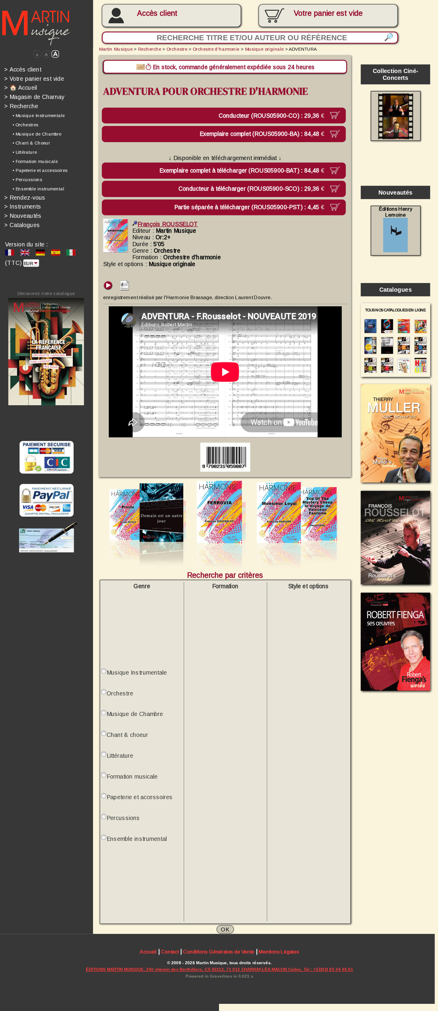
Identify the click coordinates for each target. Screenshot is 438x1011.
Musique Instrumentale (137, 672)
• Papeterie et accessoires (40, 170)
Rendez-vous (24, 197)
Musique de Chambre (135, 714)
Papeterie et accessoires (140, 797)
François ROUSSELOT (168, 224)
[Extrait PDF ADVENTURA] (125, 288)
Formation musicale (132, 776)
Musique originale (264, 49)
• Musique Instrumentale (39, 115)
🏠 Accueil (20, 87)
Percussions (123, 818)
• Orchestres (26, 124)
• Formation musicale (35, 161)
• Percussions (27, 179)
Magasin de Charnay (34, 97)
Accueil (148, 952)
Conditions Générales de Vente (218, 952)
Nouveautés (23, 215)
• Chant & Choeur (31, 142)
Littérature (120, 755)
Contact (169, 952)
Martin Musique (116, 49)
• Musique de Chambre (37, 133)
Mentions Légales (279, 952)
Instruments (22, 206)
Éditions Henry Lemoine (395, 212)
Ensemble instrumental (137, 838)
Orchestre (177, 49)
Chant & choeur (127, 735)
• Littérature (25, 152)
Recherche (21, 106)
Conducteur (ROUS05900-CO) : (271, 115)
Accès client (157, 13)
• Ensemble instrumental (38, 188)
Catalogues (22, 224)
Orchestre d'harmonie (216, 49)
